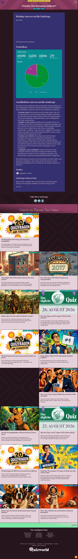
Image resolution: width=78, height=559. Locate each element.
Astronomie (65, 485)
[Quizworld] (39, 553)
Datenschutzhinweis (48, 543)
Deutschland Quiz (50, 535)
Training (41, 1)
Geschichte (71, 252)
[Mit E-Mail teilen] (39, 202)
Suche (30, 1)
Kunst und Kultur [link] (31, 407)
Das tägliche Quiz (63, 407)
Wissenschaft (71, 445)
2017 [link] (61, 252)
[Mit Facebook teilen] (42, 202)
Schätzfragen (39, 534)
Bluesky (34, 545)
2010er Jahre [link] (66, 252)
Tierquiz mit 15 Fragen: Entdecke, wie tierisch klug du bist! (35, 183)
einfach (42, 8)
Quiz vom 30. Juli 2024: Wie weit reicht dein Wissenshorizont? (36, 181)
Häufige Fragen (32, 543)
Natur (38, 8)
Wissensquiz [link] (60, 445)
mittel (76, 330)
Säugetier (25, 485)
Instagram (43, 545)
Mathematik (65, 445)
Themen (35, 1)
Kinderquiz (27, 536)
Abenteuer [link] (10, 407)
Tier (34, 8)
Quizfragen (25, 214)
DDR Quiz (50, 536)
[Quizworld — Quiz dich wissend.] (5, 3)
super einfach (36, 252)
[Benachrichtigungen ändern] (76, 557)
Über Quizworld (23, 543)
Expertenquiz (28, 535)
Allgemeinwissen (31, 214)
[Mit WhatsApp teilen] (35, 202)
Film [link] (18, 407)
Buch (21, 407)
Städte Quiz (50, 534)
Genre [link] (15, 407)
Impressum (40, 543)
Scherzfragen (39, 535)
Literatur (25, 407)
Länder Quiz (50, 533)
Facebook (38, 545)
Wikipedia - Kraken (25, 173)
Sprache (30, 252)
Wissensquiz (28, 534)
